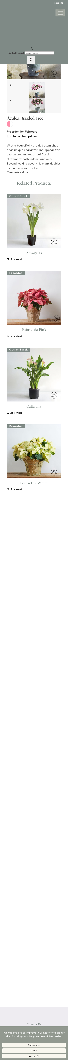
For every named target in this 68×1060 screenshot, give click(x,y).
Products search (16, 53)
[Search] (31, 60)
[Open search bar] (31, 48)
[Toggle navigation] (60, 12)
